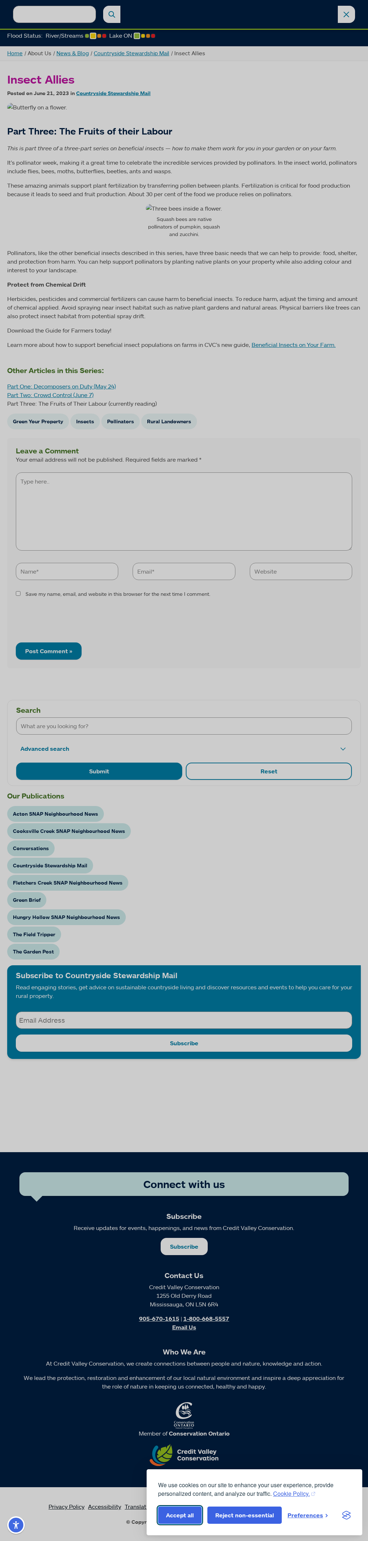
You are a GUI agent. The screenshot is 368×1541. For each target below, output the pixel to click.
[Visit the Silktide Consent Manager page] (346, 1515)
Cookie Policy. (291, 1493)
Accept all (180, 1515)
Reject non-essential (244, 1515)
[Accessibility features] (16, 1525)
